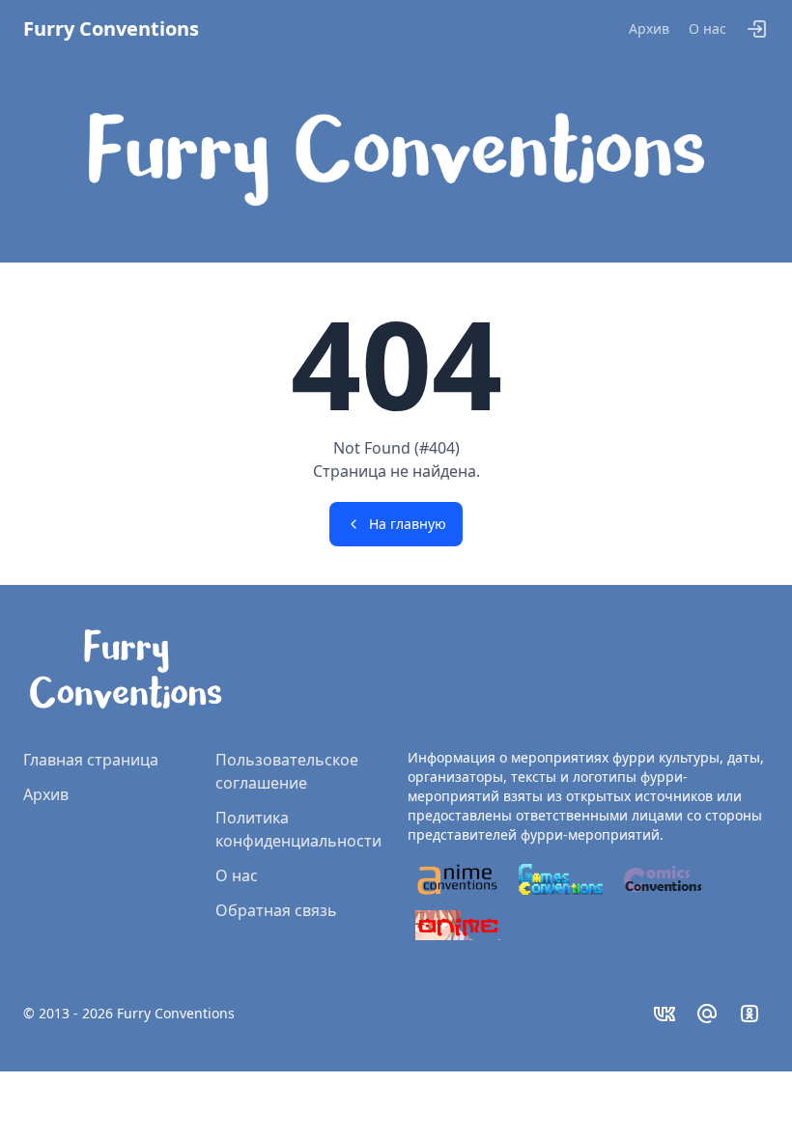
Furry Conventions (111, 28)
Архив (649, 28)
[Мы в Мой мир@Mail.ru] (707, 1013)
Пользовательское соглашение (286, 771)
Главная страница (90, 759)
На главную (407, 523)
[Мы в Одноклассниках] (749, 1013)
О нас (707, 28)
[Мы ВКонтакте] (664, 1013)
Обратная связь (276, 910)
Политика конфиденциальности (298, 829)
